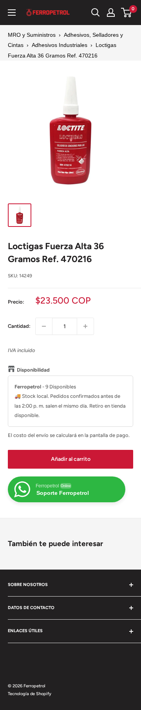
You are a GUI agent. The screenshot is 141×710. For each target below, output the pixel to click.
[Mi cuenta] (111, 12)
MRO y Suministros (32, 35)
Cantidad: (19, 326)
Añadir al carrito (70, 459)
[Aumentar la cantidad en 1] (85, 326)
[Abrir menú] (12, 12)
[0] (127, 12)
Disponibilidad (33, 370)
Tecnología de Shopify (29, 693)
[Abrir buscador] (95, 12)
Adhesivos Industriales (59, 45)
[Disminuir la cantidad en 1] (44, 326)
